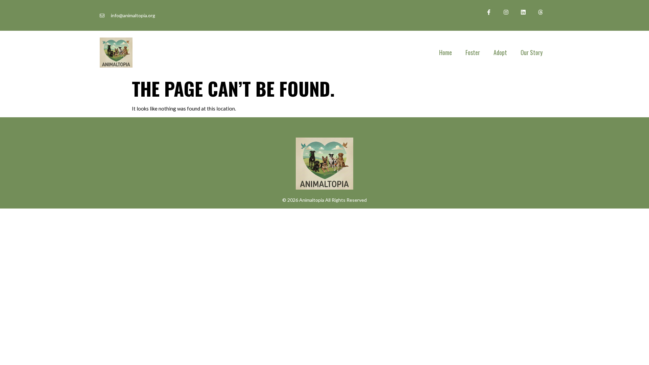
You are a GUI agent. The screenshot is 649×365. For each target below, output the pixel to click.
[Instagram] (505, 12)
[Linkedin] (523, 12)
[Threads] (540, 12)
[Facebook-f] (488, 12)
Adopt (500, 52)
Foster (472, 52)
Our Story (532, 52)
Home (445, 52)
